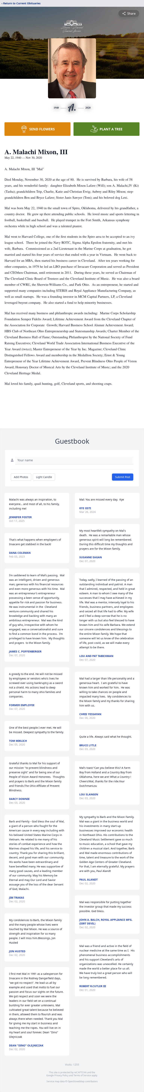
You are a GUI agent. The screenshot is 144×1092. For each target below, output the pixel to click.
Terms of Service (82, 1075)
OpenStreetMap (76, 1081)
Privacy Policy (61, 1075)
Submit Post (122, 477)
